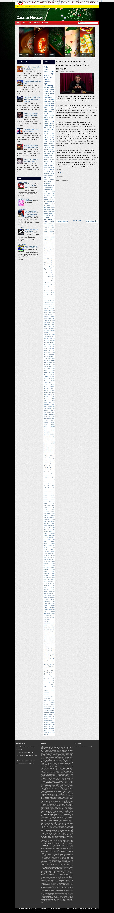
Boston (52, 189)
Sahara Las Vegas (49, 649)
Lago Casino (62, 812)
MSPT (50, 151)
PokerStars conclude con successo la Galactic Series (32, 185)
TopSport (46, 690)
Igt (50, 249)
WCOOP (49, 147)
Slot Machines (49, 99)
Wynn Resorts (50, 175)
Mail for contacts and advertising (83, 746)
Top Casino (45, 22)
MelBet (52, 567)
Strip (45, 209)
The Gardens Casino (64, 879)
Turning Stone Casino (58, 887)
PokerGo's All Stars (49, 617)
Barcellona (51, 213)
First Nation (53, 787)
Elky (48, 468)
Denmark (52, 302)
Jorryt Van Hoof (48, 537)
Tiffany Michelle (61, 881)
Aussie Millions (51, 394)
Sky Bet (49, 664)
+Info (97, 1)
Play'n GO (52, 615)
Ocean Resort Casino (49, 334)
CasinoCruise (47, 432)
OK (102, 1)
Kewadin (46, 543)
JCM (53, 531)
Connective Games (49, 448)
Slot (47, 356)
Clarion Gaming (49, 442)
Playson (46, 223)
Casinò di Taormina (46, 768)
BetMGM (49, 103)
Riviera (52, 273)
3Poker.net (21, 209)
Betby (45, 406)
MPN (49, 557)
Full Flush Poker (49, 789)
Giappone (52, 499)
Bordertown (51, 414)
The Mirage (49, 682)
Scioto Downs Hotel (49, 653)
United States (49, 72)
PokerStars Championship (55, 850)
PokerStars (72, 71)
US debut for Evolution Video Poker (26, 760)
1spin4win (46, 376)
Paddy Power (47, 167)
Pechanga (46, 615)
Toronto (52, 690)
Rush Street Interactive (47, 861)
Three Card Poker (51, 881)
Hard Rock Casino (52, 800)
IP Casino (46, 249)
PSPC (45, 336)
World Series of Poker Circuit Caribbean (49, 726)
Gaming (46, 80)
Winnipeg (49, 724)
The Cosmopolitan (54, 879)
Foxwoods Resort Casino (66, 788)
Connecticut (51, 446)
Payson (52, 613)
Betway (46, 125)
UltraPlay (52, 702)
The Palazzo (61, 880)
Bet (53, 402)
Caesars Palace (49, 93)
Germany (46, 499)
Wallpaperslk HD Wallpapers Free (75, 908)
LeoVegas (51, 253)
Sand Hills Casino (49, 651)
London (46, 199)
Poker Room (56, 847)
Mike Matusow (57, 823)
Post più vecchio (91, 221)
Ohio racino (51, 603)
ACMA (52, 384)
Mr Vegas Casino (64, 827)
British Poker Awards (49, 298)
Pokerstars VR (68, 850)
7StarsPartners (47, 382)
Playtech (46, 119)
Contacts (43, 6)
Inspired (50, 525)
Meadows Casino (49, 563)
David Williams (55, 777)
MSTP (52, 557)
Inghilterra (46, 316)
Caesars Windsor (49, 766)
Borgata (46, 151)
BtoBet (52, 420)
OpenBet (46, 609)
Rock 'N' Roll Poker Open (48, 860)
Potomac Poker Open (46, 851)
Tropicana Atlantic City (47, 886)
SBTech (52, 647)
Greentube (46, 511)
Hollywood (51, 247)
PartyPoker (51, 261)
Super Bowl (52, 674)
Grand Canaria (51, 505)
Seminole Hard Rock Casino (53, 865)
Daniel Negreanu (49, 127)
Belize (52, 396)
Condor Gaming (55, 774)
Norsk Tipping (51, 595)
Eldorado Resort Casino (66, 779)
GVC (48, 487)
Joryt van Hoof (61, 810)
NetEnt (45, 591)
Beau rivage (47, 296)
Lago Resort (51, 549)
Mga (45, 255)
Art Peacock (63, 750)
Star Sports (51, 673)
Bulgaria (46, 422)
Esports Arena (60, 784)
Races (45, 627)
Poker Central (54, 845)
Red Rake (52, 629)
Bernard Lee (47, 402)
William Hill (47, 91)
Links (29, 22)
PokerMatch (46, 619)
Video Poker (69, 890)
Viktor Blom (51, 372)
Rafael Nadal (51, 627)
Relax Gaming (51, 269)
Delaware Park (63, 777)
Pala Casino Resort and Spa (48, 839)
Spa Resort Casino (49, 873)
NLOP (48, 589)
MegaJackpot (47, 567)
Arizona (52, 288)
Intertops (51, 117)
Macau (46, 113)
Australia (46, 213)
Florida (45, 310)
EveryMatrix (46, 476)
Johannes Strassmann (49, 535)
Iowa (53, 525)
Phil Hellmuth (67, 841)
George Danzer (49, 497)
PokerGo (52, 338)
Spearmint (46, 671)
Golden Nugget (60, 795)
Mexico (52, 322)
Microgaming (51, 165)
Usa (53, 91)
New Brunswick (48, 593)
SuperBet (46, 676)
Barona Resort (50, 294)
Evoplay (52, 476)
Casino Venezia (49, 428)
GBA (45, 487)
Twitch (52, 700)
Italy (53, 147)
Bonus (45, 414)
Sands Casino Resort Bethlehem (55, 863)
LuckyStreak (51, 553)
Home (18, 22)
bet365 (45, 374)
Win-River (46, 722)
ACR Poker (64, 747)
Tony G (51, 688)
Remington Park (68, 854)
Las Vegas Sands (49, 129)
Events (52, 474)
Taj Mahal (58, 877)
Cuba (51, 450)
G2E (53, 485)
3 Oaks (52, 376)
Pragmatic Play (57, 851)
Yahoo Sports (47, 732)
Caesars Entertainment (62, 764)
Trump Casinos (49, 231)
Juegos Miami (51, 318)
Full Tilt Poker (58, 789)
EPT (50, 105)
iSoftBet (52, 374)
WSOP (46, 76)
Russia (52, 207)
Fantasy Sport (50, 306)
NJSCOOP (46, 257)
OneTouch (52, 607)
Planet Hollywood (49, 143)
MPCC (45, 557)
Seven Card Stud (53, 867)
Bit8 (53, 408)
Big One (67, 759)
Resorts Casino (49, 271)
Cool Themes (50, 908)
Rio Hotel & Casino (49, 225)
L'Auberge (46, 547)
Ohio (45, 259)
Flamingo (52, 308)
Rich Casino (55, 857)
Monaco (52, 221)
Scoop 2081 (51, 655)
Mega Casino (49, 565)
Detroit (52, 177)
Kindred (52, 543)
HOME (18, 6)
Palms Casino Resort (62, 839)
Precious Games (23, 199)
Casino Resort (47, 300)
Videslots (46, 372)
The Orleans (54, 880)
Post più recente (62, 221)
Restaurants (46, 635)
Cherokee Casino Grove (56, 771)
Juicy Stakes (48, 219)
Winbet (52, 722)
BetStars (62, 71)
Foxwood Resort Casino (52, 788)
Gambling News (23, 228)
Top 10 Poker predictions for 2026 (25, 752)
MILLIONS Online (49, 555)
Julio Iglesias (54, 811)
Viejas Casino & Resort (53, 892)
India (53, 249)
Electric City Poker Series (48, 781)
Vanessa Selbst (49, 704)
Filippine (46, 308)
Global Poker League (66, 794)
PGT (45, 611)
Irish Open (47, 251)
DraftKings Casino (65, 778)
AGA (45, 177)
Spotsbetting (47, 183)
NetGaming (46, 332)
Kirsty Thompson (48, 545)
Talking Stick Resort (67, 877)
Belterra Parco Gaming (52, 756)
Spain (48, 153)
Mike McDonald (66, 823)
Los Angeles (51, 551)
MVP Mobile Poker (49, 559)
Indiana (45, 525)
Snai (53, 274)
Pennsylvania (47, 181)
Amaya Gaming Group (64, 748)
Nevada (52, 257)
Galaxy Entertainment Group (49, 791)
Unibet (45, 282)
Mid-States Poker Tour (47, 823)
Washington (46, 712)
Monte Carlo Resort (49, 328)
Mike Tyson (52, 577)
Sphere (52, 671)
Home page (77, 220)
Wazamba (52, 712)
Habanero (49, 314)
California (46, 237)
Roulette (46, 274)
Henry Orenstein (68, 800)
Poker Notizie (25, 6)
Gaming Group (49, 493)
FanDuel (50, 477)
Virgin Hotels (51, 282)
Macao (52, 109)
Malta (45, 149)
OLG (53, 332)
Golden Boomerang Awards (48, 795)
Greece (52, 509)
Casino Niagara (49, 426)
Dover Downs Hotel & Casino (52, 778)
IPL (50, 523)
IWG (53, 523)
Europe (50, 193)
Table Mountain (48, 362)
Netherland (51, 591)
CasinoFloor (46, 434)
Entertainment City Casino (60, 782)
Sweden (52, 360)
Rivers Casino (48, 111)
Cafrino (52, 424)
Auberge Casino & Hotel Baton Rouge (49, 392)
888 (53, 105)
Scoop (45, 655)
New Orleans (50, 831)
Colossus (46, 444)
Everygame (51, 215)
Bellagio (52, 233)
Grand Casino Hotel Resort (57, 797)
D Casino (58, 775)
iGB (47, 734)
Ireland (52, 217)
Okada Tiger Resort (49, 605)
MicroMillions (47, 324)
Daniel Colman (69, 775)
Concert (46, 191)
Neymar (52, 179)
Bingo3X (49, 408)
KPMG (52, 541)
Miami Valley (49, 571)
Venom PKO (47, 706)
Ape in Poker (49, 388)
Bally (45, 294)
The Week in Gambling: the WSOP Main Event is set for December (32, 99)
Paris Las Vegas (48, 201)
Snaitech (52, 667)
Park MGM (46, 338)
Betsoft (45, 159)
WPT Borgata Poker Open (61, 899)
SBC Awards (69, 863)
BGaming (48, 292)
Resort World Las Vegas (57, 855)
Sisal (45, 356)
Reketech (46, 631)
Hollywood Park (50, 517)
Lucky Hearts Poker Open (65, 816)
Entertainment (47, 241)
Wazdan (46, 714)
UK (53, 111)
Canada (46, 215)
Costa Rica (46, 450)
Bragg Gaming (47, 418)
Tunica (52, 696)
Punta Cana (51, 223)
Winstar (50, 286)
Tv (51, 698)
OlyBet (45, 607)
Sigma (50, 274)
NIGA (45, 589)
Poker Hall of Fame (63, 845)
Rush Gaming (50, 643)
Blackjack (52, 159)
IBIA (48, 523)
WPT (52, 101)
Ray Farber (46, 629)
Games (31, 6)
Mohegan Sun (49, 133)
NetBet (52, 589)
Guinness (52, 511)
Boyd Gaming (51, 416)
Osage (50, 609)
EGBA (52, 237)
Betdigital (49, 406)
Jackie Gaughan (49, 533)
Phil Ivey (49, 149)
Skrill (45, 664)
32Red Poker (47, 378)
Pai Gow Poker (50, 336)
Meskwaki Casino (49, 569)
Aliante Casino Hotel (49, 211)
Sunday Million (51, 209)
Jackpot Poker (45, 808)
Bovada (45, 416)
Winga (45, 724)
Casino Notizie (30, 17)
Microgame (46, 573)
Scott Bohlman (47, 657)
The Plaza (51, 366)
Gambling (47, 82)
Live (45, 551)
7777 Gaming (50, 380)
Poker (67, 71)
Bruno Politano (69, 763)
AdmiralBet (51, 386)
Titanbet (52, 229)
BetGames (46, 404)
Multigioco (52, 330)
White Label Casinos (54, 895)
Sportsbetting (48, 86)
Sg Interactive (62, 867)
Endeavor (52, 468)
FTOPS (45, 477)
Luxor (48, 322)
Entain (45, 469)
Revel (45, 273)
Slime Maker (28, 200)
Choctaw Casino (48, 438)
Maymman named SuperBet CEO (25, 763)
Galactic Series (69, 789)
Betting (46, 88)
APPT (45, 386)
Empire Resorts (49, 239)
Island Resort (65, 805)
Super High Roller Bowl (61, 876)
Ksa (53, 545)
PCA (53, 609)
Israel (50, 531)
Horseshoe (46, 217)
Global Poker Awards (53, 794)
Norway (52, 599)
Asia (53, 149)
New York (58, 831)
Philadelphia (47, 263)
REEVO (52, 625)
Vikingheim (51, 710)
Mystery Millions (49, 587)
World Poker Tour (51, 897)
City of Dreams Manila (57, 772)
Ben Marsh (51, 400)
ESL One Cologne (51, 784)
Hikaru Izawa (44, 801)
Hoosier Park (53, 802)
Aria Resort (52, 750)
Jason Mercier (59, 808)
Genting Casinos (49, 495)
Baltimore (46, 396)
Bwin (53, 235)
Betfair (45, 235)
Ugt (44, 702)
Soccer (45, 227)
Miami (52, 255)
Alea (45, 388)
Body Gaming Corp (49, 412)
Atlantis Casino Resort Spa (51, 751)
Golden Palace (69, 795)
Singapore (46, 173)
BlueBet (52, 410)
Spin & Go (46, 673)
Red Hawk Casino (68, 853)
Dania (49, 452)
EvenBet (51, 125)
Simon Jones (51, 663)
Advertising (36, 6)
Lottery (45, 165)
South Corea (49, 669)
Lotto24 (45, 553)
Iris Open (47, 527)
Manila (45, 561)
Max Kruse (51, 561)
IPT (53, 314)
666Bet (52, 378)
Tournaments (47, 696)
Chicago (52, 436)
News (45, 179)
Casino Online (65, 768)
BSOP (52, 292)
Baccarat (46, 233)
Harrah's (46, 131)
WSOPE (52, 141)
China (48, 177)
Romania (49, 348)
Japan (52, 163)
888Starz (46, 384)
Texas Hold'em (45, 879)
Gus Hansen (47, 513)
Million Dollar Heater (49, 579)
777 (44, 380)
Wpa (53, 728)
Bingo (48, 189)
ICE (45, 103)
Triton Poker (47, 368)
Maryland (52, 199)
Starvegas (46, 674)
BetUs (52, 404)
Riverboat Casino (50, 858)
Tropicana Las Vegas (58, 886)
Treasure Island (49, 281)
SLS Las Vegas (65, 870)
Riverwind (52, 639)
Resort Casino (51, 633)
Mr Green (46, 330)
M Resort (54, 817)
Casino (23, 22)
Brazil (53, 296)
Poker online (47, 101)
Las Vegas (49, 74)
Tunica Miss (47, 698)
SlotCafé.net (22, 244)
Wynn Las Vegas (49, 730)
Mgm (45, 84)
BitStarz (46, 410)
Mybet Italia (51, 585)
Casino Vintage (49, 430)
